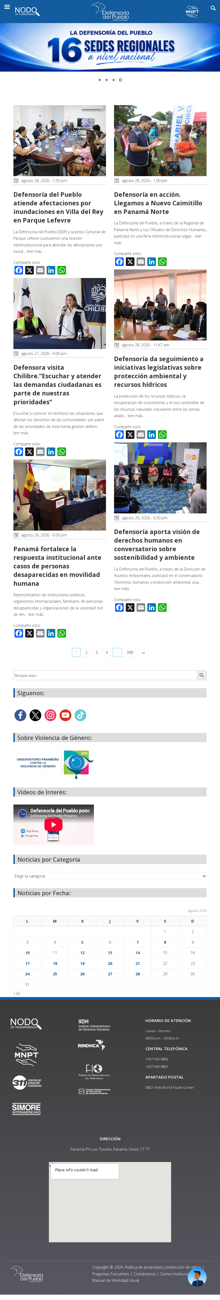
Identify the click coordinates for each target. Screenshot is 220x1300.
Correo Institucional (177, 1273)
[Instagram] (50, 714)
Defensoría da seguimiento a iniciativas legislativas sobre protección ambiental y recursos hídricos (159, 371)
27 (110, 973)
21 (137, 963)
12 (82, 952)
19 (82, 963)
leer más (34, 251)
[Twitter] (35, 714)
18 (55, 963)
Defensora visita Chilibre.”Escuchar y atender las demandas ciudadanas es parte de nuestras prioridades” (57, 384)
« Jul (16, 993)
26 (82, 973)
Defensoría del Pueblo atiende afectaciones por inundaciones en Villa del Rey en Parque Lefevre (58, 207)
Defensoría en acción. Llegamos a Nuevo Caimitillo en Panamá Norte (158, 203)
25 (55, 973)
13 (110, 952)
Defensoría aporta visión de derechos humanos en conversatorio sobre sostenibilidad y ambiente (157, 544)
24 (27, 973)
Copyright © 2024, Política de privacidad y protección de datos (146, 1267)
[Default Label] (65, 714)
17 (27, 963)
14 (137, 952)
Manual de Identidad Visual (115, 1280)
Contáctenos (145, 1273)
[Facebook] (20, 714)
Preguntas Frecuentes (111, 1273)
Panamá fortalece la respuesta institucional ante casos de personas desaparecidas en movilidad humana (57, 566)
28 (137, 973)
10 (27, 952)
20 (110, 963)
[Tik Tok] (80, 714)
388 (130, 652)
